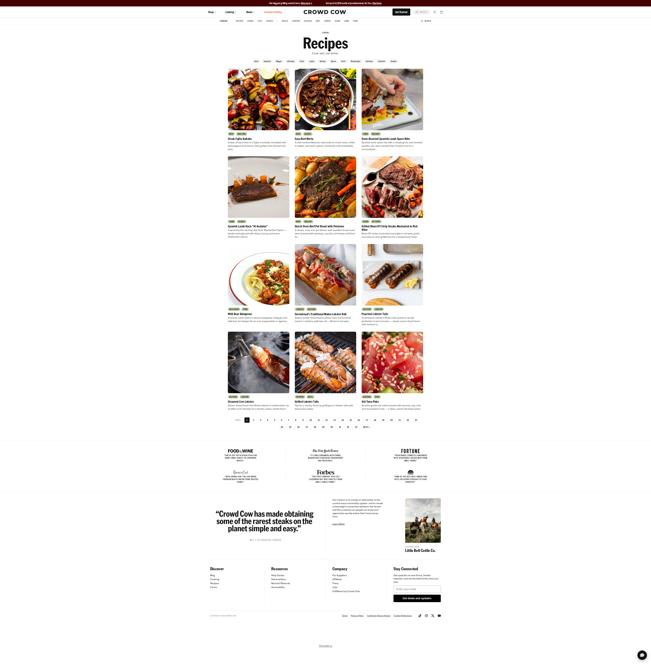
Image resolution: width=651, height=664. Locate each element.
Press (335, 583)
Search (427, 21)
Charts (269, 21)
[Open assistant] (642, 655)
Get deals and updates (417, 598)
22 (408, 420)
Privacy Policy (357, 615)
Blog (212, 575)
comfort (382, 61)
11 (319, 420)
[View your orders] (441, 12)
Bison (337, 21)
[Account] (435, 12)
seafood (267, 61)
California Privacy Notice (378, 615)
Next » (366, 426)
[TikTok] (419, 615)
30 (331, 426)
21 (400, 420)
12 (327, 420)
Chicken (308, 21)
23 (416, 420)
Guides (250, 21)
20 (391, 420)
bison (333, 61)
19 (383, 420)
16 (359, 420)
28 (315, 426)
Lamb (346, 21)
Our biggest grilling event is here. (285, 3)
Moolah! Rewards (280, 583)
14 (343, 420)
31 (340, 426)
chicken (290, 61)
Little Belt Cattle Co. (420, 550)
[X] (432, 615)
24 (282, 426)
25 (290, 426)
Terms (344, 615)
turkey (323, 61)
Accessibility (277, 587)
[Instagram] (426, 615)
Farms (213, 587)
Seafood (296, 21)
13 (334, 420)
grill (343, 61)
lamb (311, 61)
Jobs (334, 587)
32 (348, 426)
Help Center (277, 575)
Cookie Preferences (403, 615)
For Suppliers (339, 575)
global (394, 61)
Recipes (239, 21)
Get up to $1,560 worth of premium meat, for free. (354, 3)
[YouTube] (439, 615)
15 (351, 420)
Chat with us (325, 645)
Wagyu (285, 21)
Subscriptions (278, 579)
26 (298, 426)
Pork (355, 21)
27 (307, 426)
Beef (318, 21)
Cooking (224, 21)
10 (311, 420)
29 (323, 426)
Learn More (338, 523)
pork (302, 61)
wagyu (279, 61)
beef (256, 61)
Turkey (327, 21)
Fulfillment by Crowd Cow (346, 591)
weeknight (355, 61)
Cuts (260, 21)
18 (375, 420)
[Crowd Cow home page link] (325, 12)
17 (367, 420)
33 (356, 426)
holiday (369, 61)
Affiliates (337, 579)
